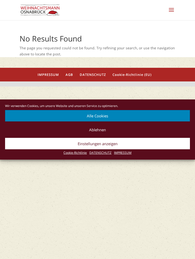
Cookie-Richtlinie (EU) (132, 74)
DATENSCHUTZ (100, 152)
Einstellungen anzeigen (98, 143)
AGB (69, 74)
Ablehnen (97, 129)
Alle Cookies (97, 115)
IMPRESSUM (123, 152)
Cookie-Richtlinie (75, 152)
